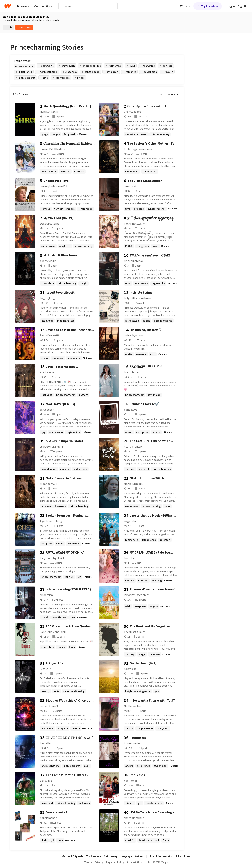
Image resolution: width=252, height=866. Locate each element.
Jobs (178, 856)
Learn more (24, 27)
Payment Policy (115, 862)
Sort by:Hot (168, 94)
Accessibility (134, 862)
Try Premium (209, 6)
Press (187, 856)
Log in (231, 6)
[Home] (7, 6)
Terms (88, 862)
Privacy (99, 862)
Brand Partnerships (161, 856)
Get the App (111, 856)
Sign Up (243, 6)
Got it (8, 27)
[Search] (62, 6)
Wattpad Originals (72, 856)
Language (126, 856)
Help (147, 862)
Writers (139, 856)
